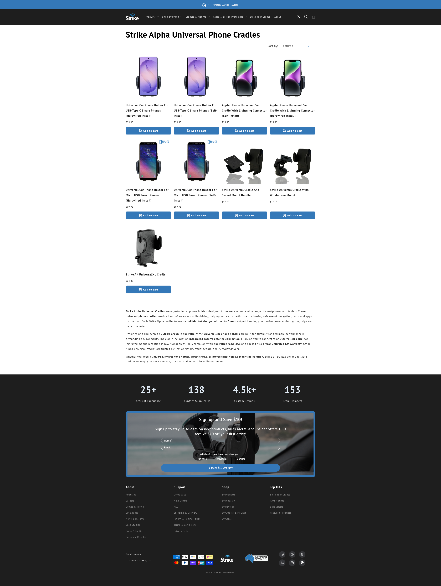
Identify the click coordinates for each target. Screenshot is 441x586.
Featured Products (280, 512)
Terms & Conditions (185, 524)
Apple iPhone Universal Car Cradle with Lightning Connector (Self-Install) (244, 110)
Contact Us (180, 494)
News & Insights (135, 518)
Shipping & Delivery (185, 512)
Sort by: (273, 46)
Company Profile (135, 506)
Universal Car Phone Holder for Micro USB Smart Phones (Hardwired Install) (147, 195)
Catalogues (132, 512)
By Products (228, 494)
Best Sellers (276, 506)
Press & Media (134, 531)
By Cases (227, 518)
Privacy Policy (181, 531)
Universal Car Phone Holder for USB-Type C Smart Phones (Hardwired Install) (147, 110)
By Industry (228, 500)
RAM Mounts (277, 500)
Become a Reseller (136, 537)
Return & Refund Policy (187, 518)
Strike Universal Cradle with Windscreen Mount (289, 192)
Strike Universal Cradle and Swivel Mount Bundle (240, 192)
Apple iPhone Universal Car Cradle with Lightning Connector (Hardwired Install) (292, 110)
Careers (130, 500)
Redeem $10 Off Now (220, 467)
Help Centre (180, 500)
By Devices (228, 506)
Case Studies (133, 524)
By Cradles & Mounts (234, 512)
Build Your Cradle (280, 494)
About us (131, 494)
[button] (151, 16)
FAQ (176, 506)
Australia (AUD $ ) (138, 560)
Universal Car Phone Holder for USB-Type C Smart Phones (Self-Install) (195, 110)
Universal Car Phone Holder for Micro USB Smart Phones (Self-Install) (195, 195)
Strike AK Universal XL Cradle (146, 274)
